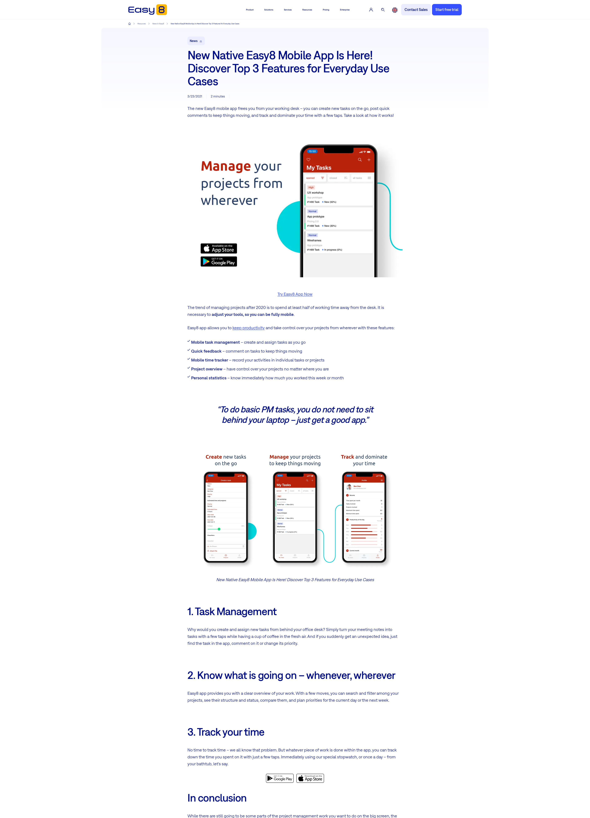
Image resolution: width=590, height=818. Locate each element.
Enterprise (345, 9)
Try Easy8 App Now (295, 293)
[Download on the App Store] (310, 777)
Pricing (326, 9)
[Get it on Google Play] (280, 777)
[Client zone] (371, 9)
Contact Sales (416, 9)
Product (250, 9)
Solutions (268, 9)
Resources (307, 9)
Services (288, 9)
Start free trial (446, 9)
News (194, 41)
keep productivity (248, 327)
